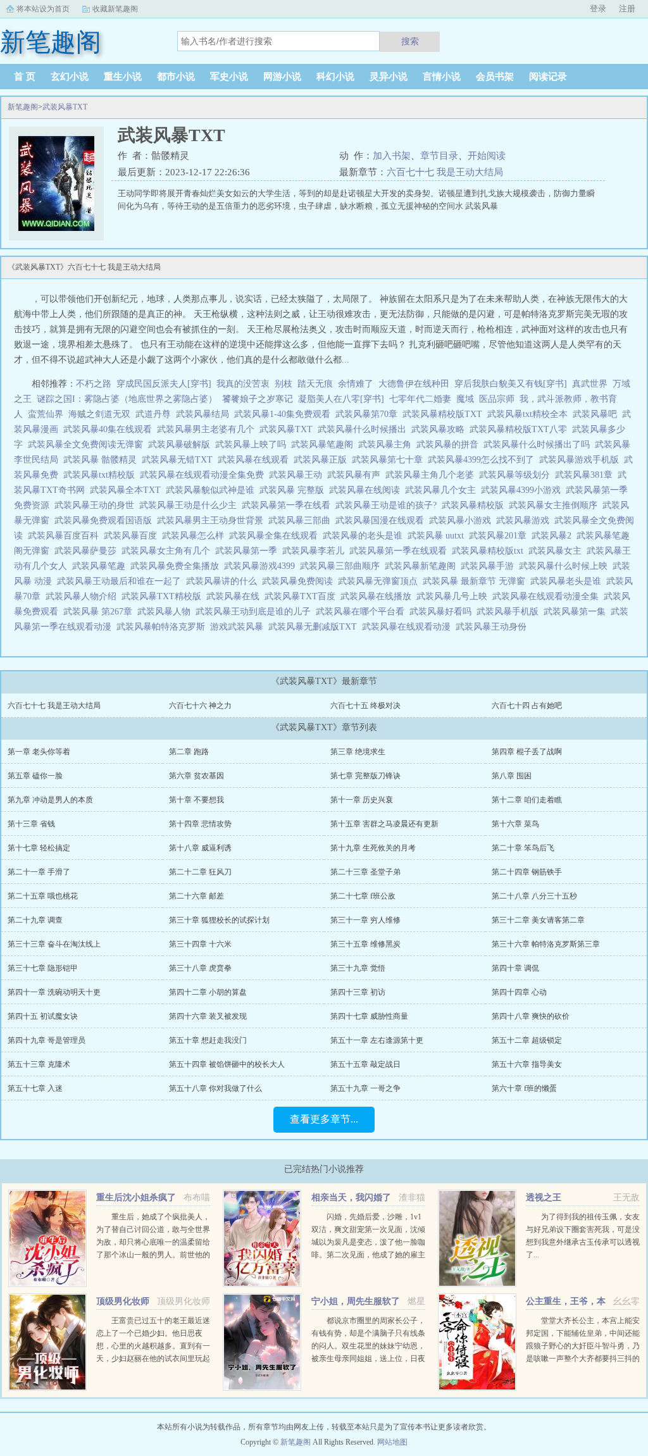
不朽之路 (93, 384)
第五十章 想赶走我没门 (208, 1040)
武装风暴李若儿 (315, 551)
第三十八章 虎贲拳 (200, 968)
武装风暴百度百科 (66, 535)
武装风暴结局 (205, 414)
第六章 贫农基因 (196, 775)
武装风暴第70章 (368, 414)
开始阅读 (487, 156)
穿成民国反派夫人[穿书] (163, 384)
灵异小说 (389, 77)
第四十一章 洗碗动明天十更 (54, 992)
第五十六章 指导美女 (527, 1064)
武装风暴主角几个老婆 (432, 475)
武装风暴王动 (298, 475)
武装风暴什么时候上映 (566, 566)
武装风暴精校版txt (490, 551)
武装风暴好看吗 (443, 611)
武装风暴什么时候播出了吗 (539, 444)
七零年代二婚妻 (420, 399)
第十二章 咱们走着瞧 (527, 799)
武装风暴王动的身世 (96, 505)
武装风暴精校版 (475, 505)
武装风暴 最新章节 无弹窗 (476, 581)
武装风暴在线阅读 (367, 490)
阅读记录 (548, 77)
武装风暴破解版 (181, 444)
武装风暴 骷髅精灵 (102, 459)
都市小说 (176, 77)
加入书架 (392, 156)
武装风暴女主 (557, 551)
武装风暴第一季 (248, 551)
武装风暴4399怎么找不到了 (483, 459)
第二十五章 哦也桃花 (43, 896)
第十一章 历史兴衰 (361, 799)
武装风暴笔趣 (101, 566)
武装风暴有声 (356, 475)
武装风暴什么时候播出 (364, 429)
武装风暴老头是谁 (568, 581)
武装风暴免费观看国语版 (105, 520)
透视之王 (543, 1197)
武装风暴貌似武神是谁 (212, 490)
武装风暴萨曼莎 (88, 551)
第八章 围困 (512, 775)
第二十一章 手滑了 (39, 872)
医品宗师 (496, 399)
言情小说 (442, 77)
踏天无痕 (315, 384)
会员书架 (495, 77)
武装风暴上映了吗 (253, 444)
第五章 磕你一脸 (35, 775)
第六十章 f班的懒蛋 (524, 1088)
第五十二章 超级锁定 (527, 1040)
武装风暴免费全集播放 (177, 566)
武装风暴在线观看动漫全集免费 (204, 475)
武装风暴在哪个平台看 (362, 611)
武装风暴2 (554, 535)
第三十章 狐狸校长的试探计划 (219, 920)
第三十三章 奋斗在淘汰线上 (54, 944)
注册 (627, 8)
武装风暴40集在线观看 (110, 429)
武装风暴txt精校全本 (530, 414)
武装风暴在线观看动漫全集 (548, 596)
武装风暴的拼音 (449, 444)
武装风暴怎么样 (195, 535)
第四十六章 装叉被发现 (208, 1016)
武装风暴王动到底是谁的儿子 (256, 611)
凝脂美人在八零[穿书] (341, 399)
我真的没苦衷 (243, 384)
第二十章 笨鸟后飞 (523, 847)
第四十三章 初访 (357, 992)
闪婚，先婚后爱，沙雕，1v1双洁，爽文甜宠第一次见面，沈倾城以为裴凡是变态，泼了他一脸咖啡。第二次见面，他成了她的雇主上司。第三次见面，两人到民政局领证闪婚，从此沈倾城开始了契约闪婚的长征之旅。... (368, 1254)
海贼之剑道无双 (99, 414)
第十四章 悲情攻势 (200, 823)
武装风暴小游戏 (462, 520)
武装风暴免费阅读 (300, 581)
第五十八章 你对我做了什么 (215, 1088)
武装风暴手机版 (510, 611)
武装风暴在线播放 (378, 596)
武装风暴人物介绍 (84, 596)
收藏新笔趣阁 (115, 8)
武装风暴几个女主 (443, 490)
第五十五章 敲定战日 (365, 1064)
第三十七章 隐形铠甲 (43, 968)
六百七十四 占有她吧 (527, 705)
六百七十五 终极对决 (365, 705)
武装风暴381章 (586, 475)
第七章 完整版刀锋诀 (365, 775)
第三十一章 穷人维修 (365, 920)
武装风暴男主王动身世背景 (212, 520)
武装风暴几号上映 (454, 596)
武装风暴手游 (490, 566)
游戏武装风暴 (239, 627)
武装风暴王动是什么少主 (190, 505)
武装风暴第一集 (577, 611)
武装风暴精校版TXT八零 (521, 429)
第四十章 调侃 (515, 968)
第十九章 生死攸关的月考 (373, 847)
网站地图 (392, 1442)
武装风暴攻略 (440, 429)
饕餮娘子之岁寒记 (257, 399)
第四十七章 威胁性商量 (369, 1016)
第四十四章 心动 (519, 992)
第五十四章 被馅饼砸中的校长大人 (227, 1064)
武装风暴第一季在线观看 (400, 551)
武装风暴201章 (500, 535)
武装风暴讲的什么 (224, 581)
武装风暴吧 (597, 414)
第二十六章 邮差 (196, 896)
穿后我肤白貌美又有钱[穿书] (510, 384)
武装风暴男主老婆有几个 (208, 429)
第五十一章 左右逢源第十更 (376, 1040)
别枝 (283, 384)
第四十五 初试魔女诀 (43, 1016)
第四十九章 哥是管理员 (46, 1040)
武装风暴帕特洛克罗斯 (163, 627)
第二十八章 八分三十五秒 (534, 896)
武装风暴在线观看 (256, 459)
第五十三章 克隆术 (39, 1064)
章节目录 (439, 156)
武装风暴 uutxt (438, 535)
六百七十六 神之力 (200, 705)
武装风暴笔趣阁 (324, 444)
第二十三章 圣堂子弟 (365, 872)
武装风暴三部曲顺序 (342, 566)
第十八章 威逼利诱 (200, 847)
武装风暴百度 (133, 535)
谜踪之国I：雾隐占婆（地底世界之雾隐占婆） (127, 399)
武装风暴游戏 (525, 520)
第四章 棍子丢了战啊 (527, 751)
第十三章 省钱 (31, 823)
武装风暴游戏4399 (262, 566)
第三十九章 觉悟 (357, 968)
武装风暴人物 (166, 611)
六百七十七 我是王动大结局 (445, 172)
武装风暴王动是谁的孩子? (388, 505)
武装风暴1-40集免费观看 (284, 414)
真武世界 (590, 384)
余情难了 (355, 384)
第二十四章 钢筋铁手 (527, 872)
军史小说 (229, 77)
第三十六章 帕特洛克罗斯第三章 (546, 944)
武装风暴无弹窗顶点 (380, 581)
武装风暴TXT (64, 107)
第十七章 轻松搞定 (39, 847)
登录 (598, 8)
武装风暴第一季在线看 (288, 505)
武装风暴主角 (387, 444)
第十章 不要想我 (196, 799)
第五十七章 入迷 (35, 1088)
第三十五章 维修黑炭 (365, 944)
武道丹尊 (153, 414)
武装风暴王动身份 (494, 627)
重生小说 (123, 77)
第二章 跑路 (189, 751)
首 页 (24, 77)
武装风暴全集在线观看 (276, 535)
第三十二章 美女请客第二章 (538, 920)
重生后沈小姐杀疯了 (136, 1197)
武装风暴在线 (235, 596)
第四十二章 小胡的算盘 (208, 992)
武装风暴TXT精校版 (164, 596)
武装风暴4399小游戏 (523, 490)
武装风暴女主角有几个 (168, 551)
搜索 (410, 41)
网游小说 (282, 77)
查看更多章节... (324, 1119)
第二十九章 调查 (35, 920)
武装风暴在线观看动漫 (409, 627)
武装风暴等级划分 (517, 475)
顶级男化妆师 (122, 1301)
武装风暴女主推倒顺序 (555, 505)
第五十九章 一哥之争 (365, 1088)
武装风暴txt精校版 (101, 475)
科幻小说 (335, 77)
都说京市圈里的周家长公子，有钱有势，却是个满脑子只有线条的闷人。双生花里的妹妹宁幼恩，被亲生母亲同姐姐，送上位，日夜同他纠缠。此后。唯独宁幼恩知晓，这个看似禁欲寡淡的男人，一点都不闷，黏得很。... (368, 1358)
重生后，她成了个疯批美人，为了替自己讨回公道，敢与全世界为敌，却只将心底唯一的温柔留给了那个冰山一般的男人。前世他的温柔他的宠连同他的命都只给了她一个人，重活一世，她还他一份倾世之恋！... (153, 1254)
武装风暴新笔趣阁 (423, 566)
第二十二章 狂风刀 (200, 872)
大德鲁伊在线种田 (413, 384)
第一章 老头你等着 (39, 751)
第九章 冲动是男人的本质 (50, 799)
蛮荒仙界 (45, 414)
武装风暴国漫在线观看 (382, 520)
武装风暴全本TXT (128, 490)
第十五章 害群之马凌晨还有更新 (384, 823)
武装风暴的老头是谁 (365, 535)
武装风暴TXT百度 (302, 596)
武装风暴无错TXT (180, 459)
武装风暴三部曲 (301, 520)
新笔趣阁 (23, 107)
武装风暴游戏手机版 (581, 459)
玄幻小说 (70, 77)
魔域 (465, 399)
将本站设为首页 (43, 8)
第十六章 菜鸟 (515, 823)
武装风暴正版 (323, 459)
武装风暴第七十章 (390, 459)
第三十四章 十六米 (200, 944)
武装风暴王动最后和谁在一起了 (121, 581)
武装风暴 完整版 (294, 490)
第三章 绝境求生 (357, 751)
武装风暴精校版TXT (444, 414)
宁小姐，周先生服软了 (355, 1301)
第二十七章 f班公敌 (363, 896)
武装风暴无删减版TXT (315, 627)
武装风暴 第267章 (100, 611)
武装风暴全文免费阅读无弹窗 (88, 444)
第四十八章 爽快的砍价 (531, 1016)
